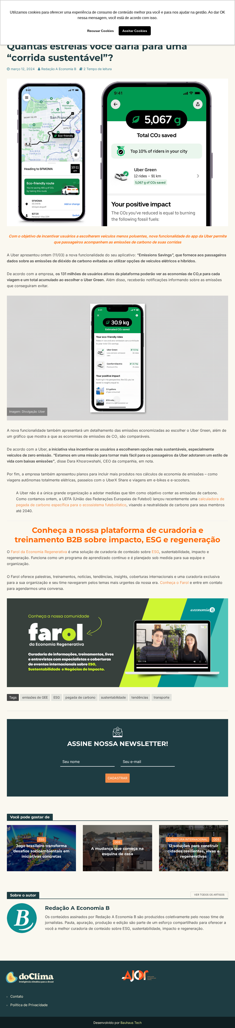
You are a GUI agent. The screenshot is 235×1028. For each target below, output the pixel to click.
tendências (139, 697)
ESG (155, 551)
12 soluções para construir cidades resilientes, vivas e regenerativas (193, 851)
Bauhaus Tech (131, 1022)
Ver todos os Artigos (209, 894)
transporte (161, 697)
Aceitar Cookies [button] (134, 31)
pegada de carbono (80, 697)
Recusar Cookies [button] (100, 31)
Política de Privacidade (29, 1004)
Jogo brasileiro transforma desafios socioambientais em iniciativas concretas (41, 851)
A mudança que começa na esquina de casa (117, 851)
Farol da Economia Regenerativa (39, 551)
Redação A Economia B (58, 69)
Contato (16, 996)
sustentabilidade (113, 697)
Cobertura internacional (187, 839)
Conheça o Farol (174, 582)
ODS (117, 842)
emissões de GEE (35, 697)
